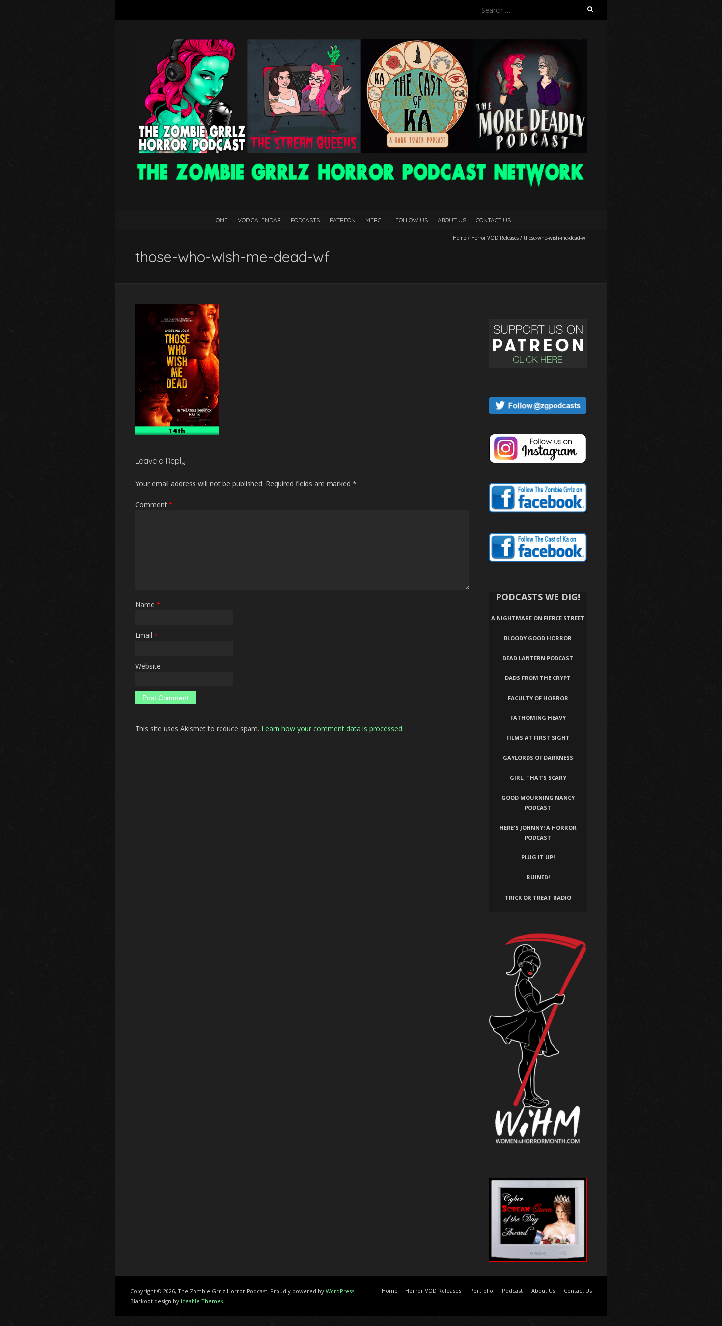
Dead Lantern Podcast (537, 658)
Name (147, 604)
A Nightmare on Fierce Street (537, 617)
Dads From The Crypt (538, 677)
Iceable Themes (202, 1301)
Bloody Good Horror (538, 638)
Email (146, 635)
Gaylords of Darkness (538, 757)
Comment (153, 504)
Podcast (512, 1290)
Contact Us (493, 220)
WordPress (340, 1291)
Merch (375, 220)
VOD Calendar (259, 220)
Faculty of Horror (538, 698)
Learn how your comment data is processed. (332, 728)
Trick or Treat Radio (538, 897)
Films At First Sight (538, 737)
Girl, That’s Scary (538, 777)
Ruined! (538, 877)
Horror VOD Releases (495, 237)
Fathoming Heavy (538, 717)
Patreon (343, 220)
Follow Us (411, 220)
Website (148, 666)
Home (219, 220)
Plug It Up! (538, 857)
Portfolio (481, 1290)
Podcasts (305, 220)
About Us (452, 220)
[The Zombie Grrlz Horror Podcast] (361, 44)
